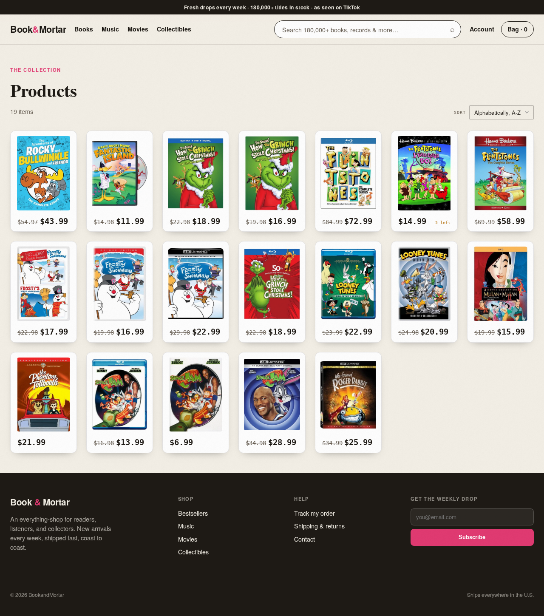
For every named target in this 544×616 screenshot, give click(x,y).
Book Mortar (38, 29)
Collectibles (174, 29)
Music (110, 29)
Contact (304, 538)
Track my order (314, 512)
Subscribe (472, 537)
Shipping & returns (319, 525)
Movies (138, 29)
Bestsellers (193, 512)
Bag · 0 (517, 29)
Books (83, 29)
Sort (460, 112)
